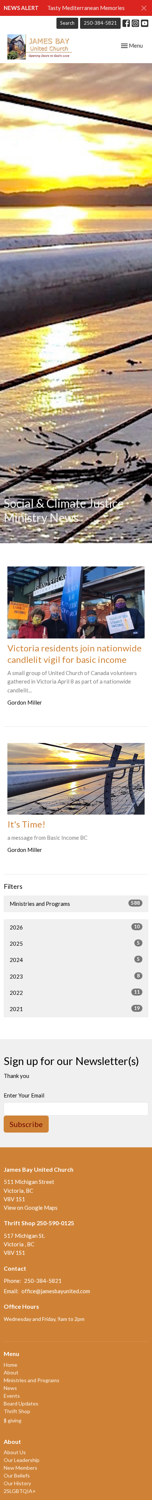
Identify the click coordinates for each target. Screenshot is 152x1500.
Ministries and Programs (75, 903)
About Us (15, 1452)
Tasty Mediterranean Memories (86, 7)
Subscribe (26, 1124)
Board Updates (21, 1403)
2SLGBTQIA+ (20, 1491)
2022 (75, 992)
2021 (75, 1008)
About (11, 1372)
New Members (20, 1468)
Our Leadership (21, 1460)
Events (12, 1396)
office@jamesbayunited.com (55, 1291)
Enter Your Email (24, 1095)
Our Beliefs (17, 1475)
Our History (17, 1483)
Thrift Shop (17, 1411)
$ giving (12, 1420)
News (10, 1388)
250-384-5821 (100, 23)
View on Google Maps (31, 1207)
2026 (75, 927)
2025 (75, 943)
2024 (75, 959)
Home (10, 1365)
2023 (75, 976)
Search (67, 23)
